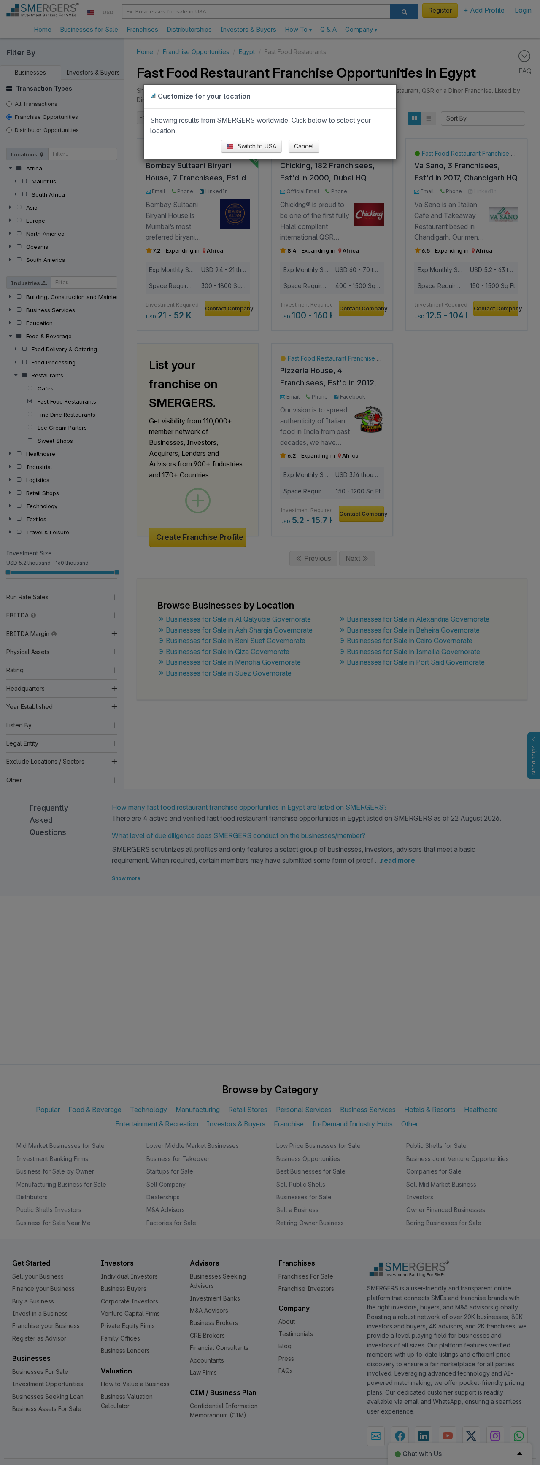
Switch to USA (256, 146)
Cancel (304, 146)
